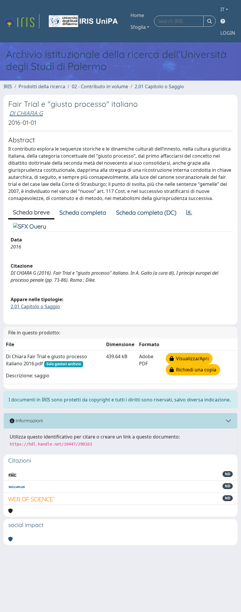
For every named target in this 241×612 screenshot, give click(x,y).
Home (137, 15)
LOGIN (227, 33)
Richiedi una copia (195, 369)
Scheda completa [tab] (82, 212)
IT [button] (222, 9)
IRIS (8, 86)
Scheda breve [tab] (31, 212)
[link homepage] (21, 21)
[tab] (189, 212)
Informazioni (28, 420)
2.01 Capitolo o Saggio (159, 86)
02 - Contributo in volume (100, 86)
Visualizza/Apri (191, 358)
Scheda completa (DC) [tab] (146, 212)
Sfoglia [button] (138, 27)
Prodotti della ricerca (42, 86)
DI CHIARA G (26, 113)
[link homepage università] (83, 21)
